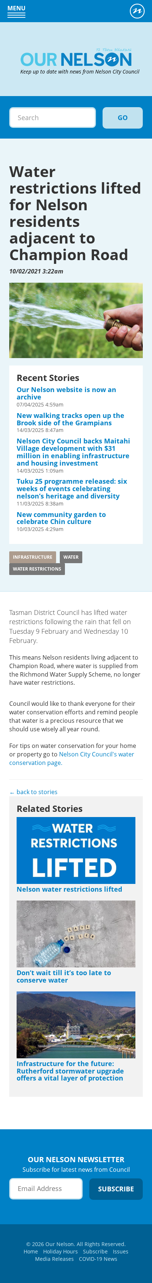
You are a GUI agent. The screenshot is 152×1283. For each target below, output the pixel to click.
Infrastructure (32, 557)
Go (123, 117)
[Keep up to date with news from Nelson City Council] (80, 37)
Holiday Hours (60, 1251)
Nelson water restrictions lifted (69, 889)
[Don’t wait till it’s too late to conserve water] (76, 934)
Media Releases (54, 1258)
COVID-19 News (98, 1258)
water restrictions (37, 569)
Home (31, 1251)
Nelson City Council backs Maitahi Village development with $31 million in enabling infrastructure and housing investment (73, 451)
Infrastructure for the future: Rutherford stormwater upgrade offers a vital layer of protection (70, 1071)
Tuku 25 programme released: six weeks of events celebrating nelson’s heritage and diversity (72, 488)
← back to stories (33, 792)
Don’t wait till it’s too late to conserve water (64, 976)
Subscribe (95, 1251)
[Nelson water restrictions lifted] (76, 850)
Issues (120, 1251)
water (71, 557)
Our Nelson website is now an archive (66, 393)
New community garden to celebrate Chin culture (61, 518)
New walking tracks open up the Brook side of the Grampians (70, 419)
